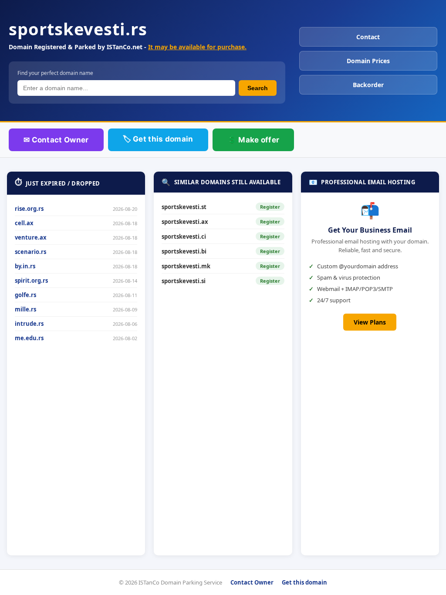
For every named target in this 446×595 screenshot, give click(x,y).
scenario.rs (30, 252)
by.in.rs (25, 266)
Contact (368, 37)
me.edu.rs (29, 338)
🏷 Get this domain (158, 139)
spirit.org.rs (31, 280)
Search (257, 88)
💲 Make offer (253, 139)
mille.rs (25, 309)
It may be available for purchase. (197, 47)
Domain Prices (368, 61)
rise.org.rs (29, 209)
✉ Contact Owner (56, 139)
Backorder (368, 85)
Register (270, 206)
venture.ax (31, 237)
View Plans (370, 322)
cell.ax (24, 223)
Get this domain (304, 582)
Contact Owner (252, 582)
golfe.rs (25, 295)
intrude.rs (29, 324)
